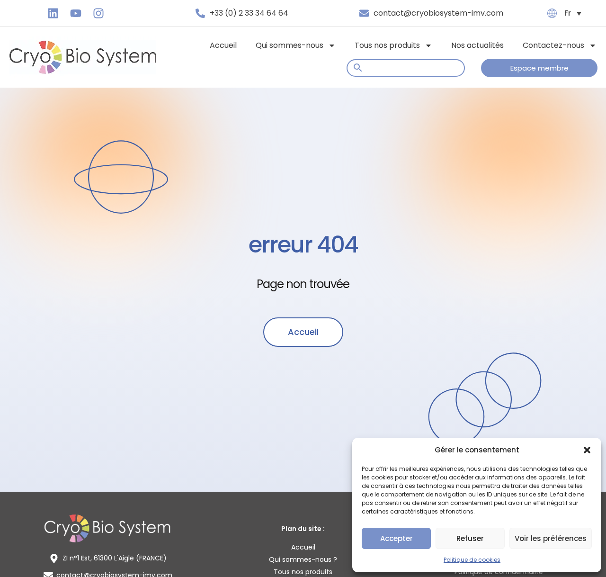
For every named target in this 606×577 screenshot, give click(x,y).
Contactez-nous (553, 45)
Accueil (223, 45)
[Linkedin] (53, 13)
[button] (587, 450)
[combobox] (406, 68)
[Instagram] (98, 13)
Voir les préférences (551, 538)
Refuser (470, 538)
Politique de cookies (472, 560)
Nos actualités (477, 45)
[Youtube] (75, 13)
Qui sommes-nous (289, 45)
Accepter (396, 538)
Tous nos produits (387, 45)
